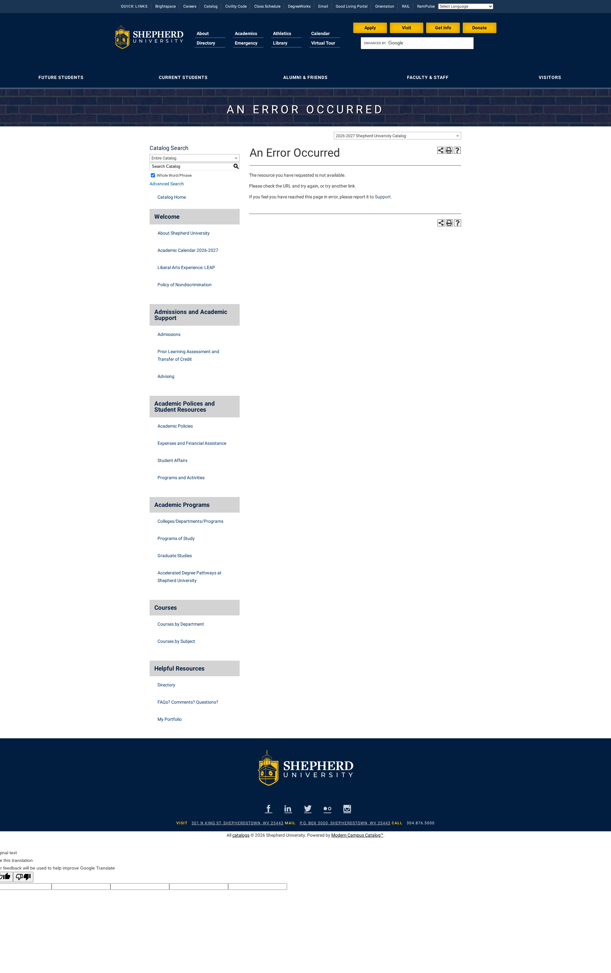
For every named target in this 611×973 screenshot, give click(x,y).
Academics (246, 33)
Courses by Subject (176, 641)
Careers (189, 6)
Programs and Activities (181, 477)
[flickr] (327, 808)
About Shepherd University (184, 233)
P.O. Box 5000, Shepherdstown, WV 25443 (345, 823)
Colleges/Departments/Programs (190, 521)
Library (280, 43)
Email (323, 6)
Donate (479, 27)
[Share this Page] (440, 150)
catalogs (240, 835)
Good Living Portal (352, 6)
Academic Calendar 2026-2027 (188, 250)
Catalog (211, 6)
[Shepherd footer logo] (305, 773)
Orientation (384, 6)
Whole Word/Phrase (174, 175)
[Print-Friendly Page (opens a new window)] (449, 150)
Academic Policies (175, 426)
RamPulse (426, 6)
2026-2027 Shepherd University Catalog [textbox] (371, 135)
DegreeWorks (299, 6)
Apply (370, 27)
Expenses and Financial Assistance (192, 443)
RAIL (406, 6)
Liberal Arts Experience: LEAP (186, 267)
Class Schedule (267, 6)
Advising (166, 376)
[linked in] (288, 808)
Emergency (246, 43)
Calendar (320, 33)
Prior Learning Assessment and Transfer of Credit (188, 355)
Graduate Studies (175, 555)
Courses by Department (181, 624)
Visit (406, 27)
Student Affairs (172, 460)
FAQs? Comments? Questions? (188, 702)
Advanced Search (167, 183)
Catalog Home (172, 197)
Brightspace (165, 6)
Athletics (282, 33)
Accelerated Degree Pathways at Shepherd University (189, 576)
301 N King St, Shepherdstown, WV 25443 (238, 823)
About (203, 33)
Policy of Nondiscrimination (185, 284)
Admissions (169, 334)
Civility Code (236, 6)
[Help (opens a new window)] (457, 150)
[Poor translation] (23, 877)
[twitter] (308, 808)
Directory (206, 43)
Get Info (443, 27)
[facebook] (268, 808)
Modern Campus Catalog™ (357, 835)
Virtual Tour (323, 43)
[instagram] (347, 808)
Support (383, 196)
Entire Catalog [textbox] (163, 158)
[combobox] (397, 135)
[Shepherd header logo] (149, 39)
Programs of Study (176, 538)
